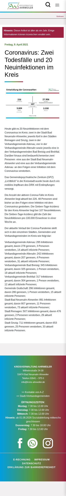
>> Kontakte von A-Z (33, 392)
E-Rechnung (22, 459)
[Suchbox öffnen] (48, 4)
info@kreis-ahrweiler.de (33, 382)
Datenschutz (31, 463)
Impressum (42, 459)
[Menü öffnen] (57, 5)
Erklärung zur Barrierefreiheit (32, 467)
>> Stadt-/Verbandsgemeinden (33, 396)
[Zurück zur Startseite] (20, 5)
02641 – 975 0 (37, 378)
